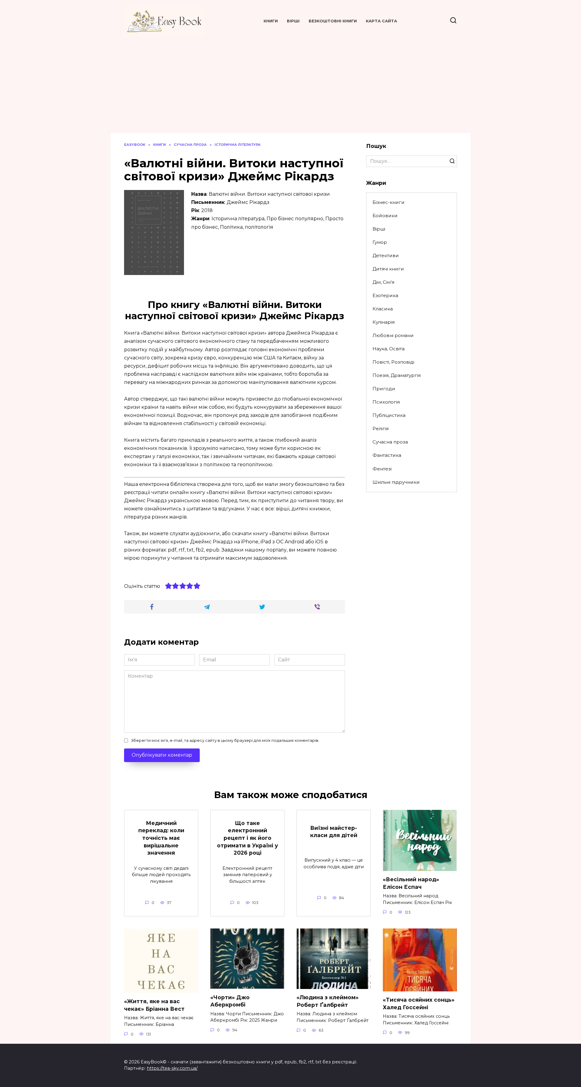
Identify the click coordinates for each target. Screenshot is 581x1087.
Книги (271, 21)
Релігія (381, 428)
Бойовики (385, 215)
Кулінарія (384, 322)
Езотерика (385, 295)
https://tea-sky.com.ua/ (172, 1068)
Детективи (386, 255)
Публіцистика (389, 415)
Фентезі (382, 469)
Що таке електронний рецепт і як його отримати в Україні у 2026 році (247, 838)
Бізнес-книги (389, 202)
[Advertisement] (290, 81)
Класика (383, 309)
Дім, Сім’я (383, 282)
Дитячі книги (388, 269)
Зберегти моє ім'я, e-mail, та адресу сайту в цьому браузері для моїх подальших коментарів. (225, 740)
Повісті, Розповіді (393, 362)
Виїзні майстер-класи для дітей (333, 831)
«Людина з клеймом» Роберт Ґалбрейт (328, 1001)
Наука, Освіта (389, 349)
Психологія (386, 402)
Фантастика (387, 455)
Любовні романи (393, 335)
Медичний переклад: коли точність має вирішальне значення (161, 838)
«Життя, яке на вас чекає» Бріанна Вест (154, 1005)
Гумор (380, 242)
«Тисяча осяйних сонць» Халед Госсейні (419, 1003)
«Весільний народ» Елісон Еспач (411, 883)
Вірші (293, 21)
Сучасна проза (390, 442)
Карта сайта (381, 21)
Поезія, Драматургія (397, 375)
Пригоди (384, 388)
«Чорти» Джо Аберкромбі (230, 1001)
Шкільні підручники (396, 482)
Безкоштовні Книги (333, 21)
